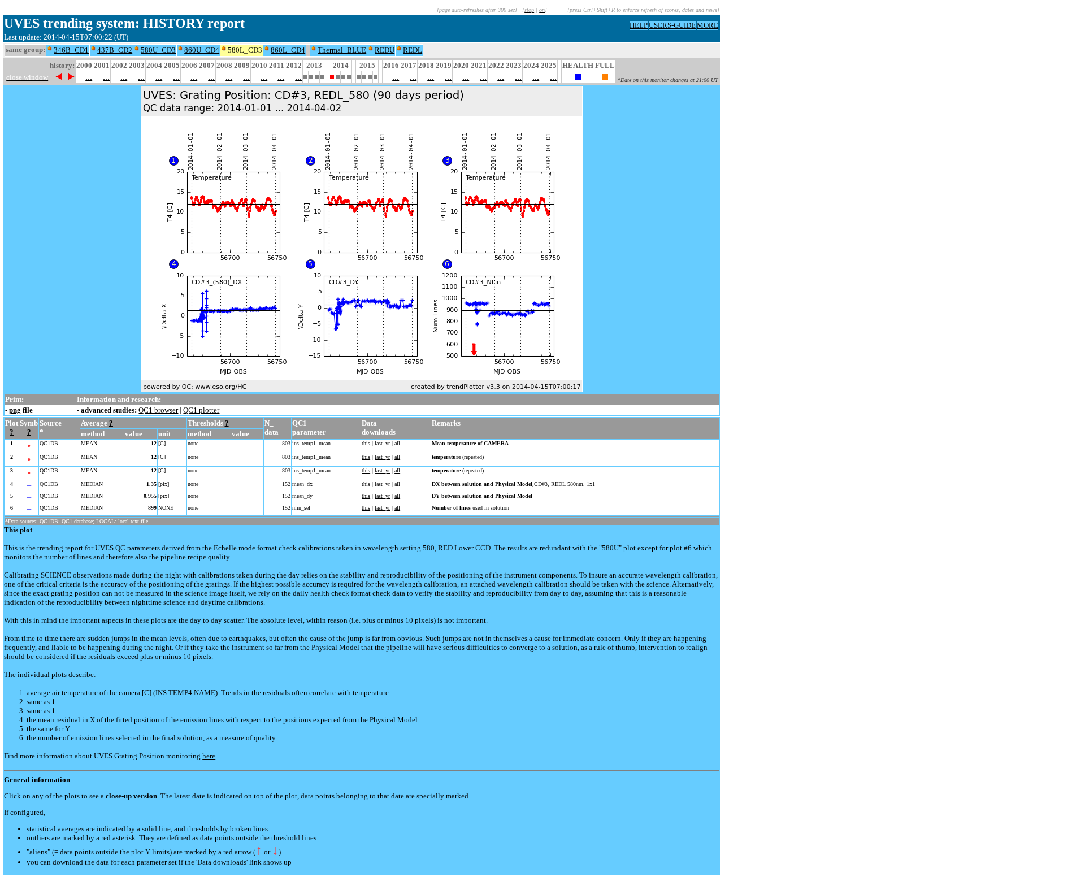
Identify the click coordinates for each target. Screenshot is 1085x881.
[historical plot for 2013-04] (311, 76)
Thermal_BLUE (342, 50)
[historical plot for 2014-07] (343, 76)
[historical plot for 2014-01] (332, 76)
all (397, 443)
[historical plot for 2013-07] (317, 76)
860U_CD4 (201, 50)
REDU (384, 50)
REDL (412, 50)
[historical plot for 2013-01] (305, 76)
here (208, 756)
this (366, 443)
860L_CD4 (288, 50)
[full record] (605, 76)
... (88, 76)
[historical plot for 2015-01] (359, 76)
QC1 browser (158, 410)
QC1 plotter (201, 410)
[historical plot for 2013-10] (322, 76)
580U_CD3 (158, 50)
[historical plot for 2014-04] (338, 76)
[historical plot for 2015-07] (370, 76)
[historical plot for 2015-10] (375, 76)
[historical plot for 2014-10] (349, 76)
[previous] (58, 76)
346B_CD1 (71, 50)
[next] (71, 76)
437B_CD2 (114, 50)
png (15, 410)
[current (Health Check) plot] (578, 76)
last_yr (382, 443)
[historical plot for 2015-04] (364, 76)
